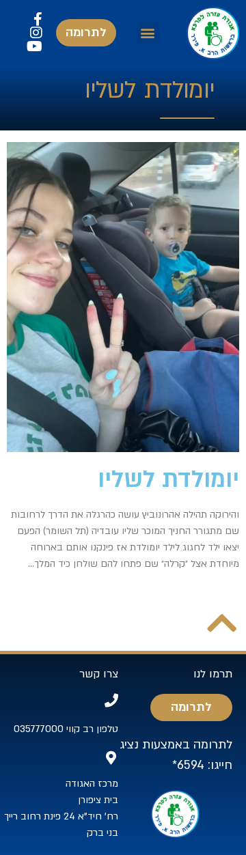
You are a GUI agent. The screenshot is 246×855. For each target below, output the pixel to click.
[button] (148, 33)
